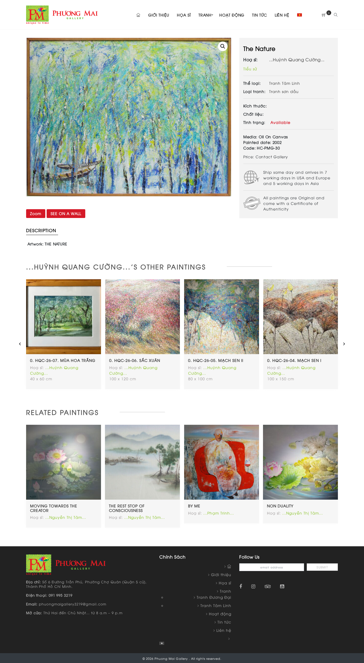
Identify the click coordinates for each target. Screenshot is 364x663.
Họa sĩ (184, 14)
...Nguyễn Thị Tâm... (65, 517)
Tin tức (259, 14)
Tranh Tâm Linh (284, 83)
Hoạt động (231, 14)
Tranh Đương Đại (214, 597)
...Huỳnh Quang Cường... (297, 59)
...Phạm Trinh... (218, 512)
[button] (223, 46)
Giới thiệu (158, 14)
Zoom (35, 213)
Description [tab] (41, 230)
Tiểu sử (250, 68)
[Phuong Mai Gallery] (62, 14)
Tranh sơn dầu (284, 91)
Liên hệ (282, 14)
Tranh (205, 14)
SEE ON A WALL (66, 213)
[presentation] (20, 342)
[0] (324, 15)
